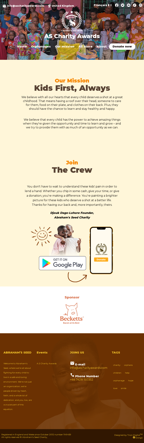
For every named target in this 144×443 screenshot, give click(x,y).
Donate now (122, 46)
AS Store (85, 46)
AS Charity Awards (72, 36)
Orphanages (41, 46)
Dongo (139, 437)
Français (101, 5)
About (102, 46)
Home (22, 46)
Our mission (64, 46)
